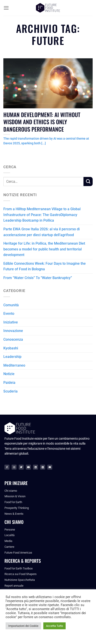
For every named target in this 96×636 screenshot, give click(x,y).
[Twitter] (21, 467)
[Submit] (88, 181)
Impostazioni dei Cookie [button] (23, 626)
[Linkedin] (35, 467)
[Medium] (42, 467)
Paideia (9, 382)
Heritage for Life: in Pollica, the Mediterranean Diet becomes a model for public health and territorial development (44, 249)
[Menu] (6, 8)
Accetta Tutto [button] (54, 626)
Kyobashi (10, 348)
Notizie (9, 374)
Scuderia (10, 391)
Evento (8, 313)
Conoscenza (13, 339)
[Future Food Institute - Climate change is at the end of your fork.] (48, 8)
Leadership (12, 357)
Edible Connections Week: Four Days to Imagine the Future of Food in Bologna (44, 266)
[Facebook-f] (6, 467)
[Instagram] (14, 467)
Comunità (11, 305)
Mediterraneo (14, 365)
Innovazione (13, 331)
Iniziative (10, 322)
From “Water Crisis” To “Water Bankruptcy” (37, 278)
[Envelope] (49, 467)
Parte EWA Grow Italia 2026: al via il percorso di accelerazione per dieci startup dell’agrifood (41, 232)
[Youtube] (28, 467)
